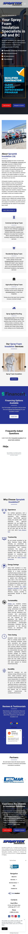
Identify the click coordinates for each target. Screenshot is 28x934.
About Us (14, 876)
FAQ (14, 885)
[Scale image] (14, 779)
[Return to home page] (12, 3)
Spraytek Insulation (17, 438)
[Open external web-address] (14, 867)
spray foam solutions (14, 440)
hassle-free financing (14, 409)
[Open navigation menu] (24, 3)
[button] (6, 105)
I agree (4, 928)
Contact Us (14, 888)
